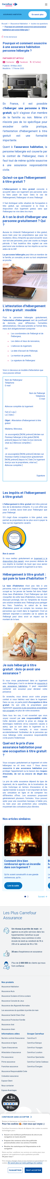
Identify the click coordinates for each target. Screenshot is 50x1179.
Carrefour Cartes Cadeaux (37, 1062)
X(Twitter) (37, 62)
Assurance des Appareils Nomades (16, 1006)
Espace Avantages (9, 1090)
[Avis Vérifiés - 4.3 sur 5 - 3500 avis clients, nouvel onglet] (10, 1102)
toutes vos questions (39, 24)
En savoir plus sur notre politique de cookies (25, 1163)
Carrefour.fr (32, 1038)
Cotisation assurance (10, 1076)
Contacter (10, 62)
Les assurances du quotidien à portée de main (20, 1010)
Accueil (4, 24)
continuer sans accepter (15, 1117)
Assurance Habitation (19, 24)
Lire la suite (13, 885)
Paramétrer (15, 1170)
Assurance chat (8, 1025)
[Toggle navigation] (46, 4)
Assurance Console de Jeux (13, 1001)
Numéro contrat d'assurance (13, 1038)
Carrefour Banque (34, 1043)
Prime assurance (8, 1062)
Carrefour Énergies (34, 1067)
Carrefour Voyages (34, 1048)
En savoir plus (37, 14)
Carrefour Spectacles (35, 1057)
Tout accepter (33, 1170)
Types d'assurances (10, 1048)
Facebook (24, 62)
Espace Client (7, 1081)
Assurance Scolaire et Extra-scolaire (16, 996)
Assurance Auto (8, 991)
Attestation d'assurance (11, 1052)
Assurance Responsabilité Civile (14, 1071)
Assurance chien (8, 1029)
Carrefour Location (34, 1052)
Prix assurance (7, 1057)
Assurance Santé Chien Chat (13, 1015)
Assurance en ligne (9, 1043)
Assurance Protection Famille (13, 1020)
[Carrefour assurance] (9, 4)
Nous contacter (8, 1086)
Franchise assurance (10, 1067)
